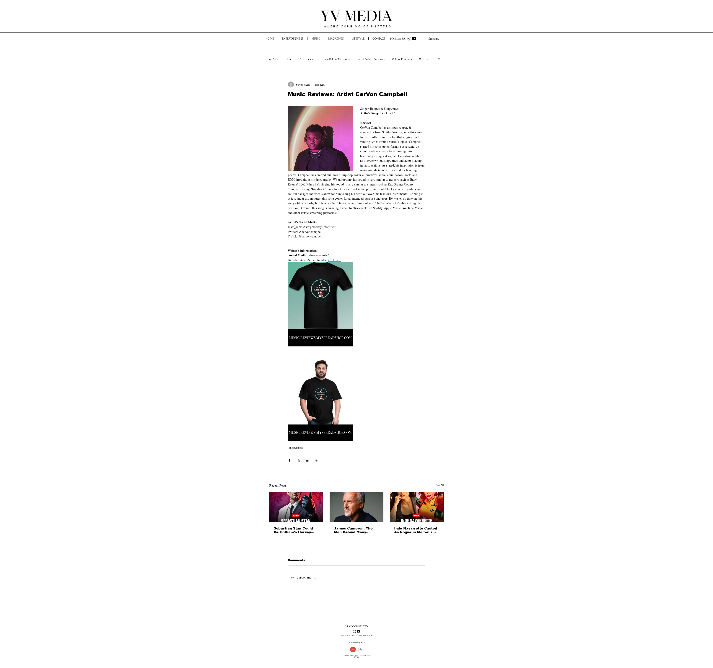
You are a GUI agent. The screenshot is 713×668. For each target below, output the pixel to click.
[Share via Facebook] (289, 460)
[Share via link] (317, 460)
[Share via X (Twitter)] (298, 460)
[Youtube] (414, 38)
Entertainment (307, 59)
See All (440, 485)
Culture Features (402, 59)
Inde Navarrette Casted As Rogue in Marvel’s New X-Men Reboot (415, 530)
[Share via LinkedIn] (308, 460)
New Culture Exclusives (336, 59)
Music (289, 59)
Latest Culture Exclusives (371, 59)
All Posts (273, 59)
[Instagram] (409, 38)
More (421, 59)
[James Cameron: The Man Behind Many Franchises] (357, 507)
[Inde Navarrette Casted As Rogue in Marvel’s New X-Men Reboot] (417, 507)
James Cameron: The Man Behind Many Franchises (353, 530)
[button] (378, 38)
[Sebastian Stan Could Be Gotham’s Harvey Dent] (296, 507)
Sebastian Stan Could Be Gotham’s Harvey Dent (293, 530)
